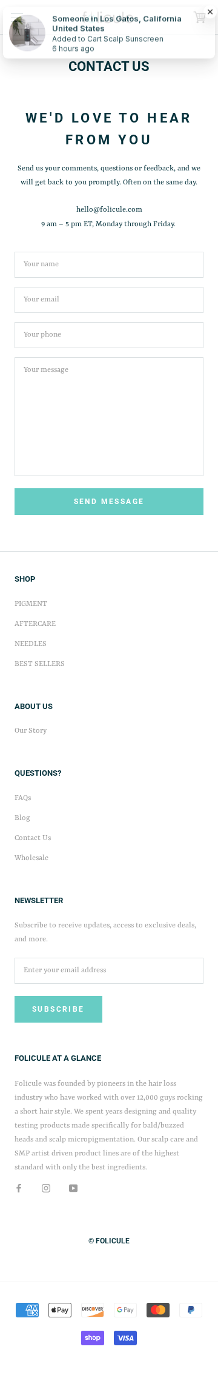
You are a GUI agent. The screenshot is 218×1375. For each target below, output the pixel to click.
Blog (22, 818)
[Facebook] (19, 1188)
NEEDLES (31, 644)
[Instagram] (46, 1188)
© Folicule (109, 1241)
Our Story (31, 731)
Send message (109, 501)
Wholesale (31, 858)
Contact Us (33, 838)
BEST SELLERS (40, 664)
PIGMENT (31, 604)
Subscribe (58, 1009)
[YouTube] (73, 1188)
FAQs (23, 798)
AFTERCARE (35, 624)
